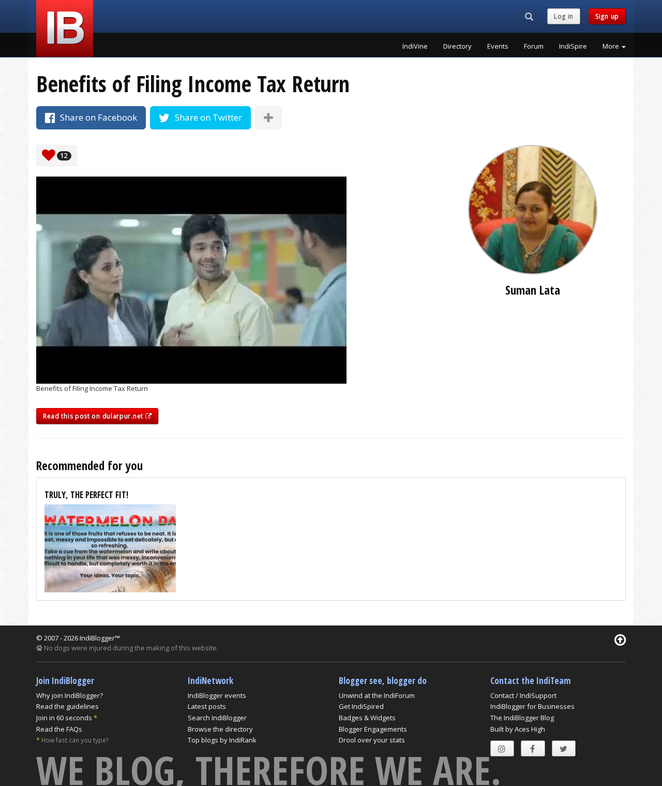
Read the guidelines (67, 706)
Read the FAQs (59, 729)
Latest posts (207, 706)
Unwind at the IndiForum (377, 695)
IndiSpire (573, 46)
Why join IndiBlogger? (69, 695)
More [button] (612, 46)
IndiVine (415, 46)
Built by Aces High (517, 729)
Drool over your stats (372, 740)
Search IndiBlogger (217, 717)
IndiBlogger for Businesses (532, 706)
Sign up (607, 16)
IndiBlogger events (217, 695)
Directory (457, 46)
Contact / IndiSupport (523, 695)
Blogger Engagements (373, 729)
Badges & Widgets (367, 717)
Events (497, 46)
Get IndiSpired (361, 706)
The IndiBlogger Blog (522, 717)
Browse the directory (220, 729)
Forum (534, 46)
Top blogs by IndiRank (222, 740)
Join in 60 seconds (64, 717)
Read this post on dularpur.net (94, 416)
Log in (564, 16)
